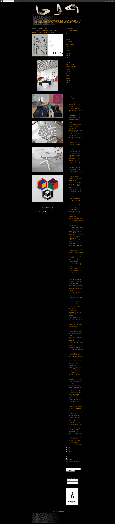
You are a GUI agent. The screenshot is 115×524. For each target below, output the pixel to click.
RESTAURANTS (69, 77)
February (71, 100)
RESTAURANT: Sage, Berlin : (75, 158)
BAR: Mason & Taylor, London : (75, 178)
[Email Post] (45, 211)
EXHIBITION (69, 52)
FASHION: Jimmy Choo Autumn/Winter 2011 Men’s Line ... (75, 121)
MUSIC (67, 75)
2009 (69, 449)
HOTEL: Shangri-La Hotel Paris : (76, 276)
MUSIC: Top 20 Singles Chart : (75, 274)
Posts (69, 480)
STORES (68, 78)
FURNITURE (69, 59)
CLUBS (67, 48)
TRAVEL (68, 84)
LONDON (68, 71)
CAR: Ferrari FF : (72, 195)
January (71, 103)
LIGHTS (68, 69)
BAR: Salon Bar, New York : (74, 117)
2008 (69, 451)
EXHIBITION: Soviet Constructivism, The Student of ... (76, 342)
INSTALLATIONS (70, 64)
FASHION (68, 55)
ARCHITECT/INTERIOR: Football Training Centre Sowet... (74, 417)
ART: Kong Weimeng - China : (75, 301)
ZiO (68, 458)
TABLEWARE (69, 80)
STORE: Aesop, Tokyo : (74, 431)
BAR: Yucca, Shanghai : (74, 303)
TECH (67, 82)
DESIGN (68, 50)
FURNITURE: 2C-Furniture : (75, 108)
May (70, 96)
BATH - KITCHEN (70, 44)
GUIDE (67, 60)
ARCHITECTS (69, 41)
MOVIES (68, 73)
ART (67, 43)
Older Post (61, 218)
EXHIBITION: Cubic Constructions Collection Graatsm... (74, 162)
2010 (69, 447)
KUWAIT (68, 68)
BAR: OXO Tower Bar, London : (75, 218)
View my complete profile (73, 461)
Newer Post (34, 218)
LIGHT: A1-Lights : (73, 128)
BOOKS (67, 46)
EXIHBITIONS (69, 53)
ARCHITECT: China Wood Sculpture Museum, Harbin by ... (75, 376)
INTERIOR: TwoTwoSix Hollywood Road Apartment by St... (76, 297)
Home (48, 218)
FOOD (67, 57)
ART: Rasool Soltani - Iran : (74, 385)
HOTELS (68, 62)
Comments (70, 483)
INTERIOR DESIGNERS (71, 66)
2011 (69, 95)
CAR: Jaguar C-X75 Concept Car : (76, 379)
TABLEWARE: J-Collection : (75, 169)
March (70, 98)
